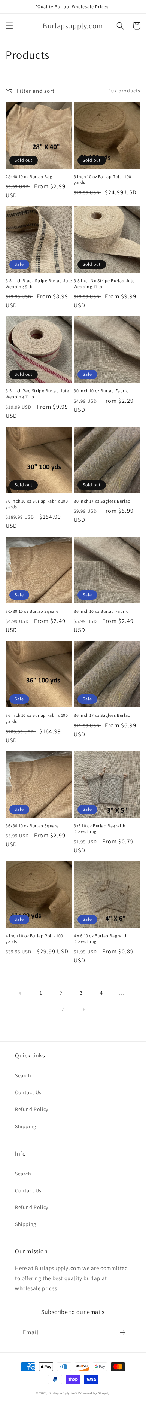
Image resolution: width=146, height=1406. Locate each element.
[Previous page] (20, 993)
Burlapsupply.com (63, 1393)
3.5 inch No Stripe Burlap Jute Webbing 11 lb (104, 283)
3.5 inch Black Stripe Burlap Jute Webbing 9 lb (39, 283)
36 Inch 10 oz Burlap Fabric (101, 611)
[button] (9, 26)
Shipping (25, 1126)
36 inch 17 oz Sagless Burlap (102, 715)
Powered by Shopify (94, 1393)
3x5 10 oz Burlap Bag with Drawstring (99, 828)
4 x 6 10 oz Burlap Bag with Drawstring (100, 938)
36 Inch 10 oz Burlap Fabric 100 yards (37, 718)
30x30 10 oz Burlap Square (32, 611)
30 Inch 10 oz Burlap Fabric (101, 390)
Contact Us (28, 1092)
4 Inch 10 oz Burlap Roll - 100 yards (34, 938)
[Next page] (83, 1009)
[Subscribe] (122, 1332)
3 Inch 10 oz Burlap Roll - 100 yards (102, 179)
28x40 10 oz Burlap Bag (29, 176)
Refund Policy (31, 1109)
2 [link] (61, 992)
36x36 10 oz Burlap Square (32, 825)
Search (23, 1075)
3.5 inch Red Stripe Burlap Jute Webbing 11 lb (37, 393)
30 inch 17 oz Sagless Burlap (102, 501)
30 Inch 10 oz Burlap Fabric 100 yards (37, 504)
